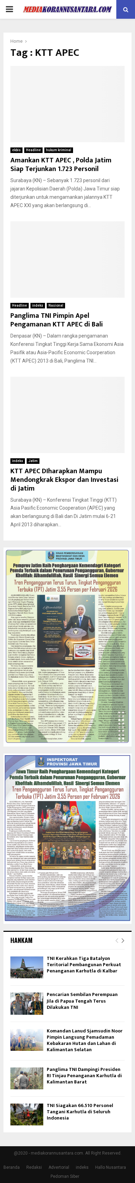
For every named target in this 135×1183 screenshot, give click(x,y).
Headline (33, 150)
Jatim (33, 461)
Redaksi (34, 1167)
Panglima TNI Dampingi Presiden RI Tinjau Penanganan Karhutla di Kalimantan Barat (84, 1075)
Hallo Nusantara (110, 1167)
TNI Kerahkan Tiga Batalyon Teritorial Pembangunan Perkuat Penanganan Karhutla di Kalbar (84, 964)
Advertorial (58, 1167)
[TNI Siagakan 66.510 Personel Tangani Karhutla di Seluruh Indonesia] (26, 1114)
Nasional (55, 305)
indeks (37, 305)
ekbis (16, 150)
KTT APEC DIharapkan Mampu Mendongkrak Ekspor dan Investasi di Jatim (64, 479)
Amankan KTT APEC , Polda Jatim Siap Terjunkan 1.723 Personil (60, 164)
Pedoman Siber (65, 1176)
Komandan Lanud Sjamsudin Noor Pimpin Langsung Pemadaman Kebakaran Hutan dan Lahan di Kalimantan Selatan (85, 1040)
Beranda (11, 1167)
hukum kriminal (58, 150)
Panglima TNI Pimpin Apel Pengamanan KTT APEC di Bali (56, 320)
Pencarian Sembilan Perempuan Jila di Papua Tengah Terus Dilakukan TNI (82, 1000)
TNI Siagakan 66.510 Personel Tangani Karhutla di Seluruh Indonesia (80, 1111)
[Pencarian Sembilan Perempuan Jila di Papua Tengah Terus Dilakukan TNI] (26, 1003)
